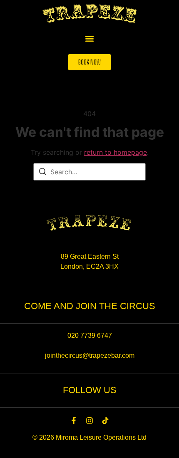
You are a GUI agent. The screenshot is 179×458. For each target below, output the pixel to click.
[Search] (42, 172)
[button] (90, 38)
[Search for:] (89, 172)
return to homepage (115, 152)
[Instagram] (89, 420)
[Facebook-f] (73, 420)
